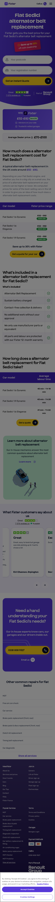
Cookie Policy (43, 884)
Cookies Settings (27, 897)
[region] (27, 887)
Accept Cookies (27, 889)
